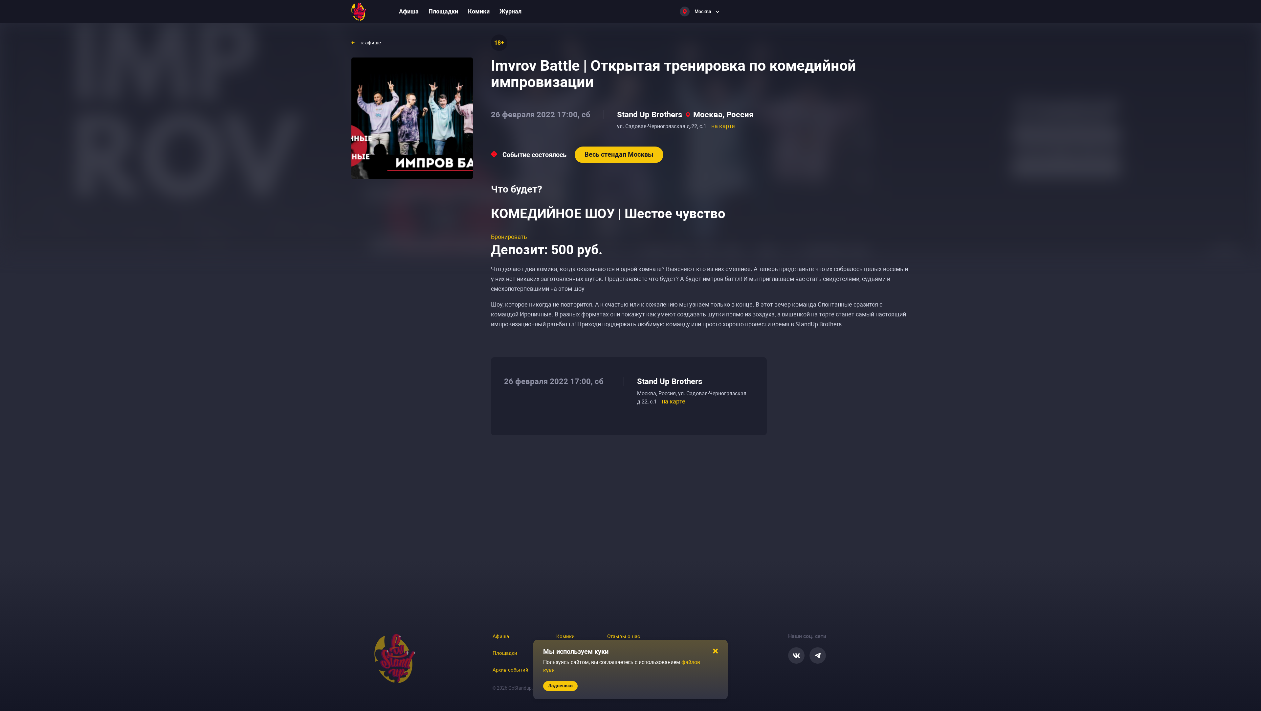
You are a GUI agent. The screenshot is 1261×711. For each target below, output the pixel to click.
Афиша (409, 11)
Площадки (443, 11)
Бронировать (509, 236)
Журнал (510, 11)
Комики (479, 11)
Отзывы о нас (623, 636)
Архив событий (510, 670)
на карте (723, 126)
